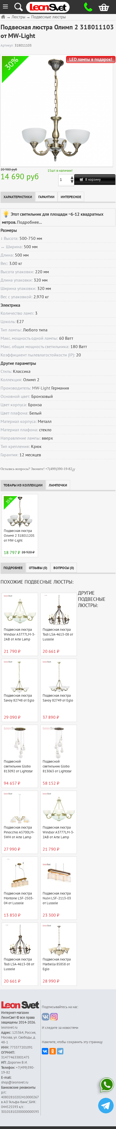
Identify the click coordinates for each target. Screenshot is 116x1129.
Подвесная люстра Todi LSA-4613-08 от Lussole (58, 634)
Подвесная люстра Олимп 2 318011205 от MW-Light (19, 536)
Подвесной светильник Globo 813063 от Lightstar (57, 766)
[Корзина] (100, 7)
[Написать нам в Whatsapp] (106, 1086)
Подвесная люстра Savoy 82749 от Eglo (58, 698)
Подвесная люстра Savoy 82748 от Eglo (19, 698)
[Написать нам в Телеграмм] (106, 1106)
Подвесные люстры (48, 17)
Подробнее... (29, 222)
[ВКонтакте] (45, 1051)
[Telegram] (60, 1051)
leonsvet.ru (9, 1027)
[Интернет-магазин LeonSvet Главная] (53, 7)
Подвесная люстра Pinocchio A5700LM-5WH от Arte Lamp (19, 832)
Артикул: (8, 45)
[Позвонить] (87, 7)
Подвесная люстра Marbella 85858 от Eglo (57, 964)
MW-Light (41, 388)
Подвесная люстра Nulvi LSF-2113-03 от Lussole (57, 898)
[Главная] (3, 17)
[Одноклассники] (52, 1051)
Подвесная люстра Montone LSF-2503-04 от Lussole (19, 898)
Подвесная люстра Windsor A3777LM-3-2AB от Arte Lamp (19, 634)
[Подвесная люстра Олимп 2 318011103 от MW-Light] (57, 111)
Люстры (18, 17)
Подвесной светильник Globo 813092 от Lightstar (18, 766)
